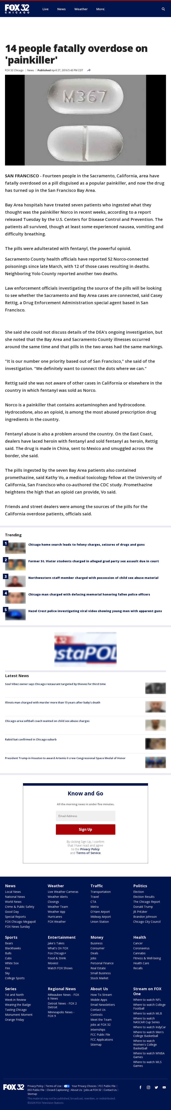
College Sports (15, 978)
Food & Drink (57, 958)
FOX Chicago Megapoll (20, 922)
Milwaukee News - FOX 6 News (63, 996)
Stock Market (99, 978)
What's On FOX (58, 948)
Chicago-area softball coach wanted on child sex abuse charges (47, 721)
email (164, 1087)
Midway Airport (101, 917)
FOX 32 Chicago (14, 70)
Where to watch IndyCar (149, 1027)
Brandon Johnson (145, 917)
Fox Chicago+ (57, 953)
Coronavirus (141, 948)
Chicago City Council (147, 922)
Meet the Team (101, 1020)
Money (97, 937)
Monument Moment (19, 1015)
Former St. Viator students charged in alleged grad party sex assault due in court (93, 561)
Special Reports (15, 917)
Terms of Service (88, 853)
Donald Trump (143, 907)
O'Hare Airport (100, 912)
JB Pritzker (140, 912)
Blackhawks (13, 948)
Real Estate (98, 968)
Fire (7, 968)
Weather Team (58, 907)
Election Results (144, 897)
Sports (11, 937)
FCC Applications (102, 1039)
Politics (140, 885)
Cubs (8, 958)
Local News (13, 892)
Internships (98, 1030)
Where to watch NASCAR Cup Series (146, 1020)
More (100, 9)
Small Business (101, 973)
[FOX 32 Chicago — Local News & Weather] (19, 9)
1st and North (14, 995)
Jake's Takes (56, 943)
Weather (56, 885)
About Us (99, 988)
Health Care (141, 963)
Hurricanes (55, 917)
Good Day (12, 912)
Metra (95, 907)
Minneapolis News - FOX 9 (61, 1014)
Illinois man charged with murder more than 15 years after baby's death (52, 702)
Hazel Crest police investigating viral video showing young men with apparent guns (95, 611)
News (30, 70)
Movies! (53, 963)
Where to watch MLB (147, 1013)
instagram (148, 1087)
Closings (53, 902)
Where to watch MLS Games (147, 1064)
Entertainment (62, 937)
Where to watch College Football (149, 1006)
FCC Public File (100, 1034)
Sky (7, 973)
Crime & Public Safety (19, 907)
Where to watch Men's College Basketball (148, 1034)
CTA (93, 902)
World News (13, 902)
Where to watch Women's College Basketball (145, 1044)
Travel (95, 897)
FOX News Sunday (17, 927)
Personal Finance (102, 963)
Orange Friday (14, 1020)
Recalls (138, 968)
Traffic (97, 885)
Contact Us (98, 1010)
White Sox (12, 963)
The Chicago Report (146, 902)
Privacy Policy (90, 849)
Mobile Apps (99, 1000)
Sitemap (96, 1044)
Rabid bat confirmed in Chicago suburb (31, 739)
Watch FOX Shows (60, 968)
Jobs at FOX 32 (101, 1025)
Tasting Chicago (16, 1010)
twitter (156, 1087)
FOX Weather (57, 922)
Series (10, 988)
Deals (94, 953)
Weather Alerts (58, 897)
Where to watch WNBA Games (149, 1055)
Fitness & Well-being (147, 958)
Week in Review (15, 1000)
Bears (9, 943)
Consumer (97, 948)
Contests (97, 1015)
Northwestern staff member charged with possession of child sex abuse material (93, 578)
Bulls (8, 953)
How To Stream (101, 995)
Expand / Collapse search (163, 9)
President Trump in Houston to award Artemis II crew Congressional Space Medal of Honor (65, 758)
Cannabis (139, 953)
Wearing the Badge (18, 1005)
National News (15, 897)
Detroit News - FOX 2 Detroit (62, 1005)
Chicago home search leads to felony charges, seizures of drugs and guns (86, 544)
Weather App (56, 912)
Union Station (100, 922)
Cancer (138, 943)
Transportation (101, 892)
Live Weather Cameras (63, 892)
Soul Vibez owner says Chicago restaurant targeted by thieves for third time (55, 684)
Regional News (62, 988)
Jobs (93, 958)
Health (139, 937)
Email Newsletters (103, 1005)
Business (97, 943)
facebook (140, 1087)
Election (138, 892)
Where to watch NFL (147, 1000)
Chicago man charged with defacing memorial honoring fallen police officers (89, 594)
